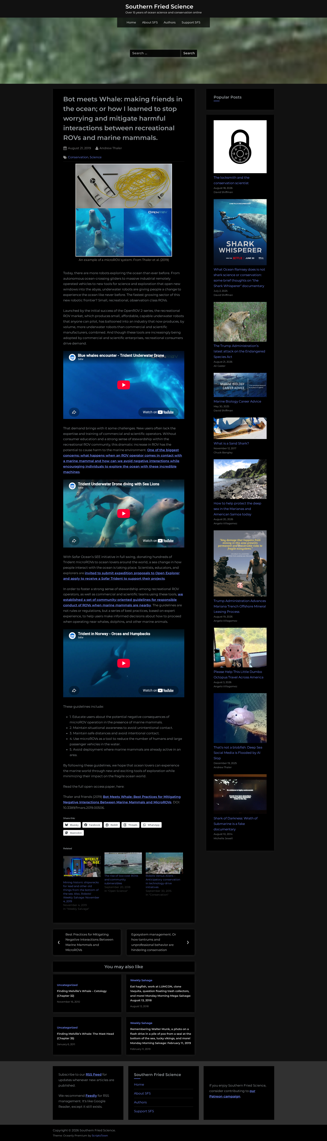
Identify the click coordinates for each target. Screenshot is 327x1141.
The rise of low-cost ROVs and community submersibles (121, 879)
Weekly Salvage (141, 980)
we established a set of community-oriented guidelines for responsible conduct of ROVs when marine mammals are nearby (123, 599)
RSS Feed (94, 1074)
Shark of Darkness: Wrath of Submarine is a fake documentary (236, 823)
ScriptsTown (100, 1135)
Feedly (91, 1096)
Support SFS (191, 22)
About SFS (150, 22)
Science (96, 157)
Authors (170, 22)
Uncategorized (67, 985)
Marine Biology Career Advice (237, 401)
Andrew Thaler (111, 148)
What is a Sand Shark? (231, 443)
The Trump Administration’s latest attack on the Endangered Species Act (239, 351)
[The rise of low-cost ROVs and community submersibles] (123, 863)
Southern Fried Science (159, 6)
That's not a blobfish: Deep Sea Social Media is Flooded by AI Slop (238, 752)
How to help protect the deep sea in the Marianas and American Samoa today (237, 508)
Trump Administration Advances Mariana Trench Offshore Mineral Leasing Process (240, 606)
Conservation (78, 157)
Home (131, 22)
